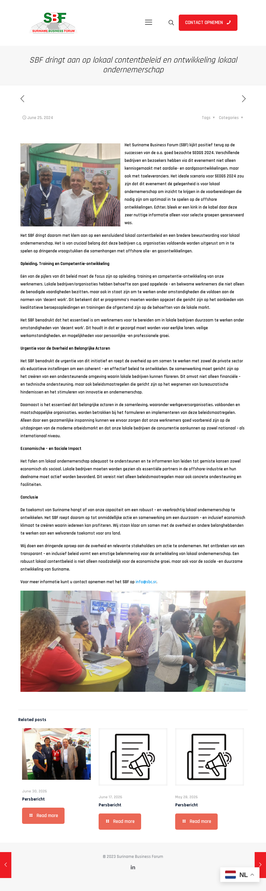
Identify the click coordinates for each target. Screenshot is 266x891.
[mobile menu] (148, 22)
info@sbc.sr (146, 581)
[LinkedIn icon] (133, 867)
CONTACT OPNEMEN (204, 22)
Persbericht (33, 799)
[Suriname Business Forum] (53, 22)
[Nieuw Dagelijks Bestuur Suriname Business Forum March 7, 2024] (5, 865)
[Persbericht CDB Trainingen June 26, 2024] (260, 865)
